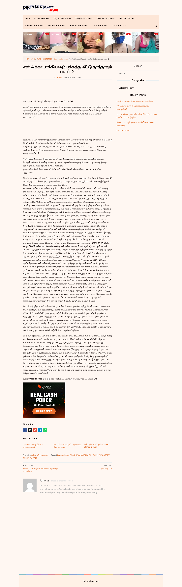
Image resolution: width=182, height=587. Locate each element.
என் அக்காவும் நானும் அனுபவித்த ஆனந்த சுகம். (67, 445)
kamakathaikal (63, 455)
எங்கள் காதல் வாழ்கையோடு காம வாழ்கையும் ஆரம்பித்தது (40, 468)
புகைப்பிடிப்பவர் (106, 467)
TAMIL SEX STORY (101, 455)
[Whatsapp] (45, 430)
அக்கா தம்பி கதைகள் (39, 455)
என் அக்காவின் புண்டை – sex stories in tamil (96, 445)
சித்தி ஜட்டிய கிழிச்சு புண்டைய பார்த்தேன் (135, 100)
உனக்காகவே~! (123, 130)
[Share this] (25, 430)
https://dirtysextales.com (62, 480)
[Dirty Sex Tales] (40, 8)
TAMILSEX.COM (30, 458)
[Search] (155, 25)
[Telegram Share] (40, 430)
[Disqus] (67, 535)
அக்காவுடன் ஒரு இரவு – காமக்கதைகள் (33, 445)
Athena (44, 480)
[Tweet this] (30, 430)
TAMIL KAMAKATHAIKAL (81, 455)
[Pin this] (35, 430)
